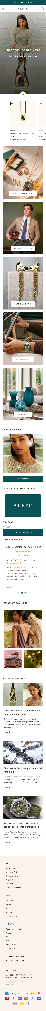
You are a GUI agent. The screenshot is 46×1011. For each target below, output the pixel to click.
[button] (23, 629)
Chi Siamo (9, 901)
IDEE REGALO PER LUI (23, 249)
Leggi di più (8, 732)
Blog (7, 908)
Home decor (23, 414)
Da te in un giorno (23, 304)
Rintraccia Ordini (12, 872)
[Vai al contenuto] (23, 94)
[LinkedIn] (23, 960)
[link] (23, 587)
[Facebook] (6, 960)
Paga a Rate (10, 880)
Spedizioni (10, 933)
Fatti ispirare (23, 479)
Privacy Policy (11, 944)
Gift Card (8, 522)
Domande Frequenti (13, 888)
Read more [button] (21, 579)
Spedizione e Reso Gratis (23, 2)
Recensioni (10, 904)
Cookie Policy (11, 948)
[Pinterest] (17, 960)
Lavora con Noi (11, 916)
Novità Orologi (23, 359)
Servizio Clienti (11, 868)
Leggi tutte (23, 593)
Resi (7, 937)
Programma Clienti (13, 876)
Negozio (9, 912)
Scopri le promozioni (23, 193)
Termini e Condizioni (14, 929)
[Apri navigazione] (3, 8)
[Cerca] (38, 9)
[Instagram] (12, 960)
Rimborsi (9, 941)
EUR (14, 970)
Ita (7, 970)
